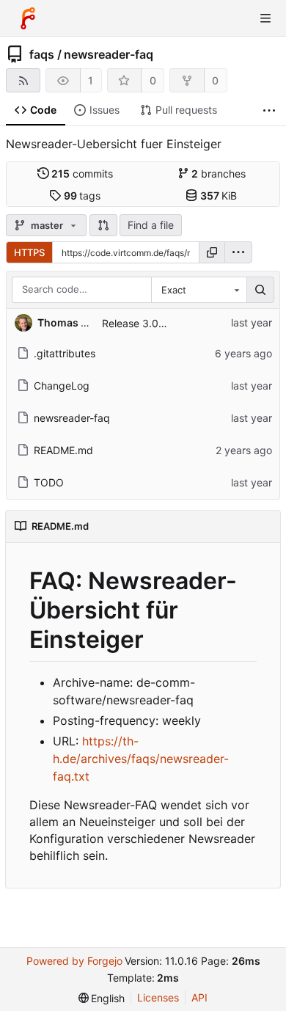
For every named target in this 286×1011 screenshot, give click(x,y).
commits (82, 173)
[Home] (27, 18)
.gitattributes (64, 353)
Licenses (158, 997)
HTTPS (29, 252)
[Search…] (260, 290)
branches (218, 173)
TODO (49, 482)
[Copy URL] (212, 252)
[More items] (269, 110)
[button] (103, 225)
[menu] (238, 252)
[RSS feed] (23, 80)
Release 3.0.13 (137, 323)
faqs (41, 54)
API (199, 997)
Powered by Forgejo (74, 961)
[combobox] (198, 290)
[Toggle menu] (265, 18)
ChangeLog (61, 385)
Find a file (151, 225)
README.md (63, 450)
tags (82, 195)
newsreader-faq (108, 54)
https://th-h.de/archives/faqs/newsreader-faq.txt (141, 759)
